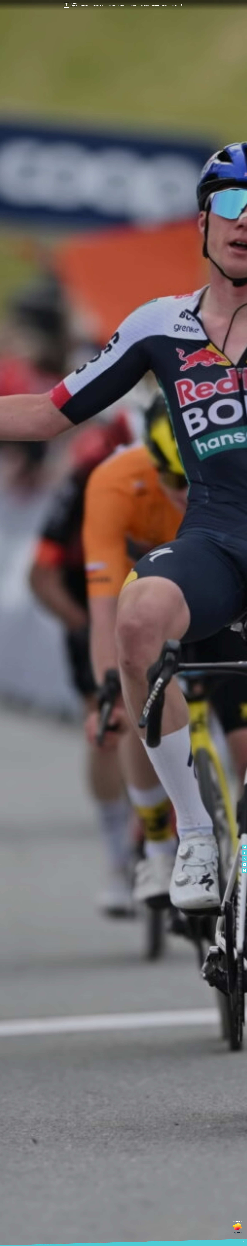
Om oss (121, 5)
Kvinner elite (98, 5)
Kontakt (133, 5)
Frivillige (145, 5)
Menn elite (84, 5)
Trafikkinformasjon (159, 5)
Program (112, 5)
